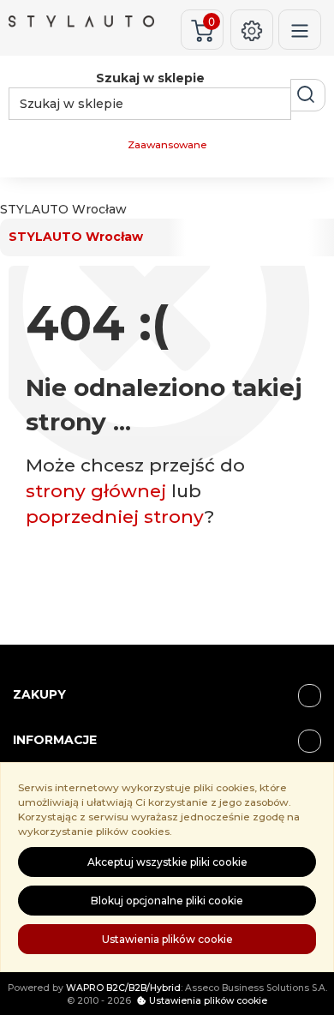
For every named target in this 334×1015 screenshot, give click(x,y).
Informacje (55, 740)
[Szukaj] (307, 95)
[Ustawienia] (251, 29)
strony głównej (96, 490)
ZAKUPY (39, 694)
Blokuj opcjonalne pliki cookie (167, 900)
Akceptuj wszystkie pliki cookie (167, 862)
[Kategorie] (299, 29)
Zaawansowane (167, 145)
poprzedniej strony (115, 516)
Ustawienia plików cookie (167, 939)
